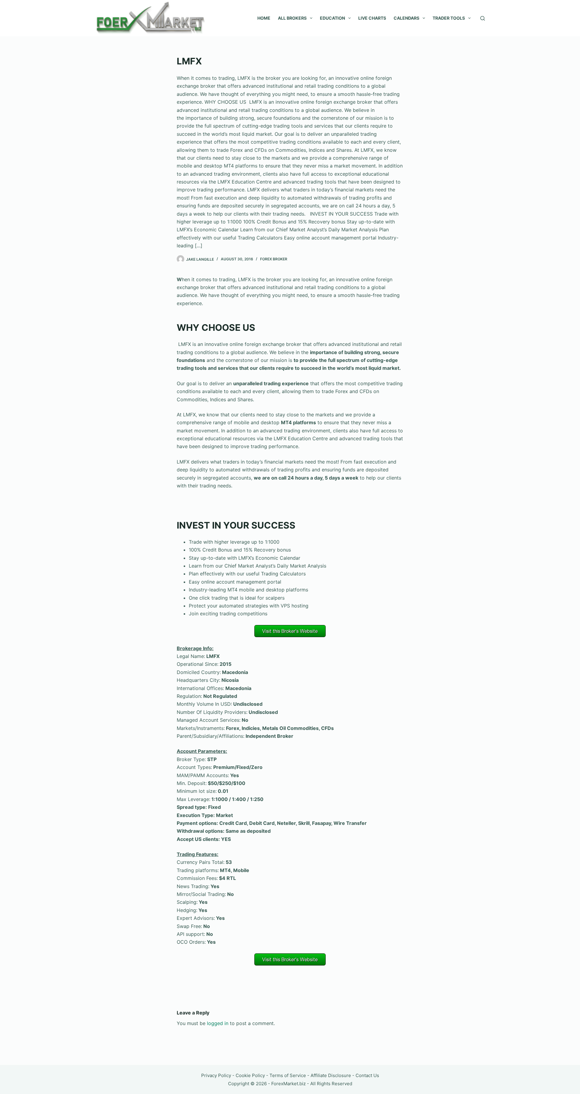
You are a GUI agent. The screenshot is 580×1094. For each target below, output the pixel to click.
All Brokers (292, 18)
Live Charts (372, 18)
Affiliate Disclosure (331, 1075)
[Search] (482, 18)
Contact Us (367, 1075)
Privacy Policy (216, 1075)
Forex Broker (273, 259)
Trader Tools (449, 18)
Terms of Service (287, 1075)
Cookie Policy (250, 1075)
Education (332, 18)
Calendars (406, 18)
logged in (217, 1023)
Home (263, 18)
